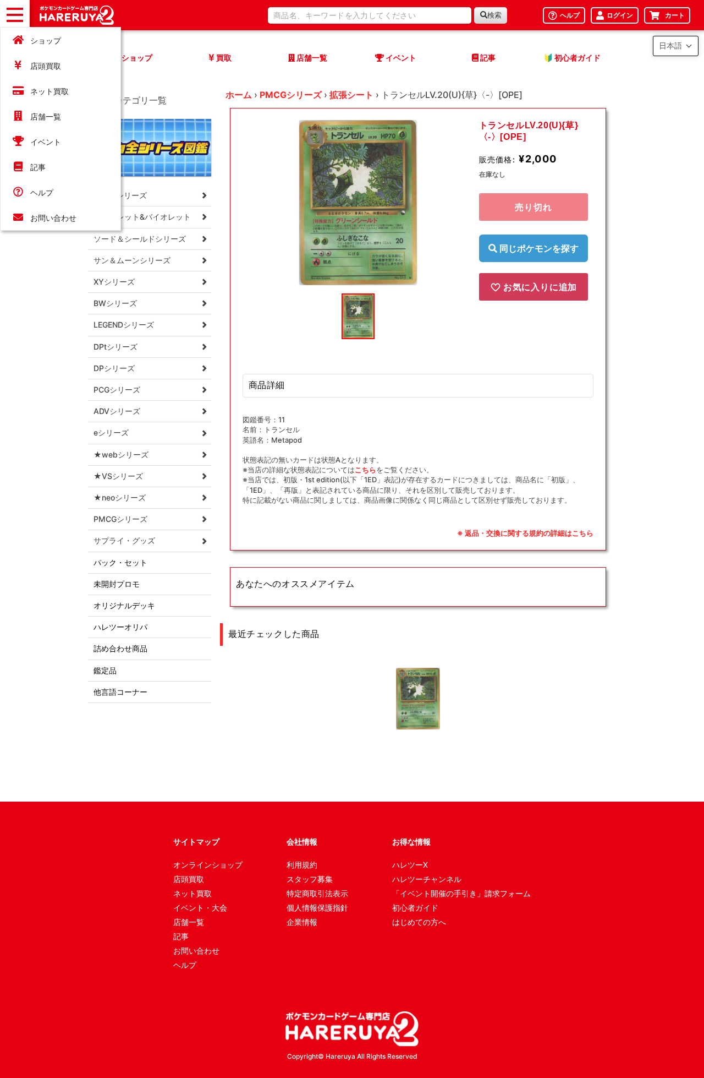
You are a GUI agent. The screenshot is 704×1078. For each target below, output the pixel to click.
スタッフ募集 (310, 879)
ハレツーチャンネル (426, 879)
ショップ (45, 40)
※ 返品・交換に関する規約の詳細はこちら (525, 533)
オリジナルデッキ (124, 605)
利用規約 (302, 864)
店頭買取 (45, 65)
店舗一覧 (45, 116)
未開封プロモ (117, 584)
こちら (365, 469)
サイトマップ (196, 841)
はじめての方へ (419, 922)
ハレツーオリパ (120, 626)
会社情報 (302, 841)
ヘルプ (41, 192)
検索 (494, 15)
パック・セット (120, 562)
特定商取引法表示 (317, 893)
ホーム (239, 94)
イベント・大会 (200, 907)
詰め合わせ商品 (120, 648)
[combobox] (369, 15)
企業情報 (302, 922)
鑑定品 (105, 670)
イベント (45, 141)
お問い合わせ (53, 217)
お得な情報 (411, 841)
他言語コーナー (120, 691)
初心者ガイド (415, 907)
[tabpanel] (358, 202)
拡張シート (351, 94)
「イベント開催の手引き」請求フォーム (461, 893)
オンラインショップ (208, 864)
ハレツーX (410, 864)
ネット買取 (49, 91)
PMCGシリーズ (291, 94)
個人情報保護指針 (317, 907)
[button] (675, 46)
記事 (38, 167)
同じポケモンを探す (538, 248)
